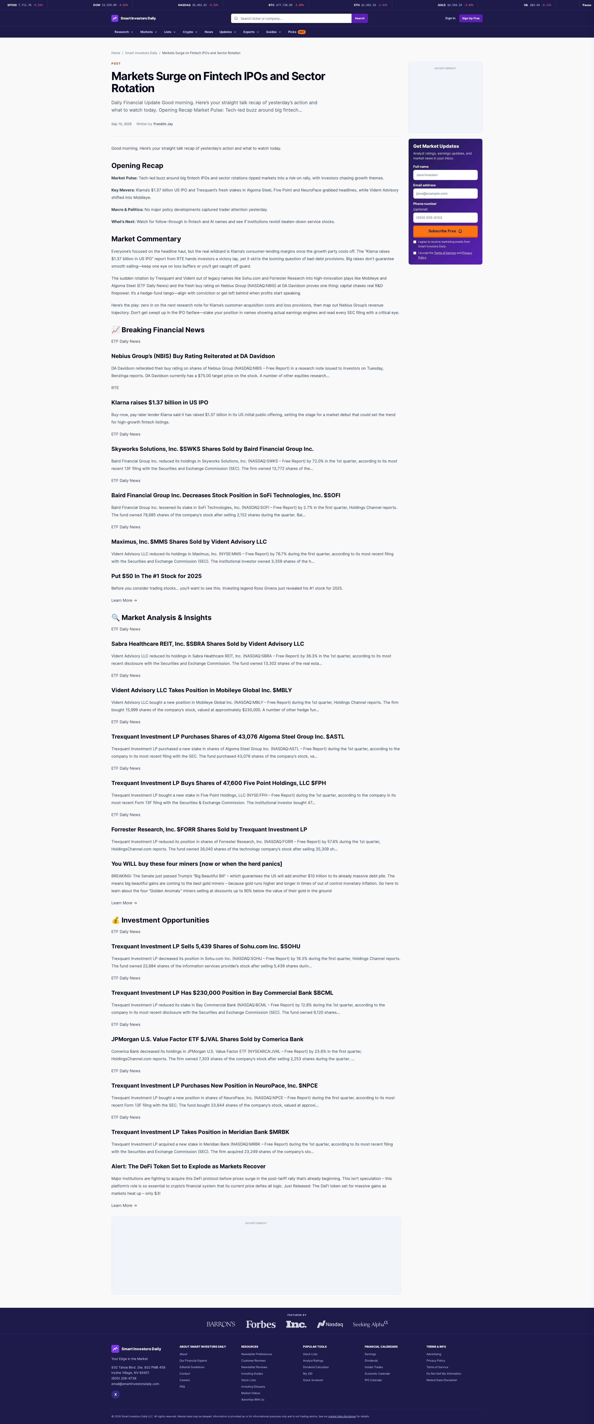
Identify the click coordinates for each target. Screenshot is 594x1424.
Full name (421, 166)
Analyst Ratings (313, 1360)
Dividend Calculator (316, 1367)
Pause (587, 5)
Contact (185, 1373)
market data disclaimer (342, 1416)
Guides (271, 32)
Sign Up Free (471, 18)
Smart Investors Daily (141, 53)
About (183, 1354)
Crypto (188, 32)
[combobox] (291, 18)
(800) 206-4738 (123, 1378)
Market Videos (250, 1393)
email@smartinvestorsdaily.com (135, 1384)
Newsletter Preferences (256, 1354)
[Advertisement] (256, 1257)
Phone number (425, 206)
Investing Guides (252, 1373)
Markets (146, 32)
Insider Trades (374, 1367)
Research (122, 32)
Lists (167, 32)
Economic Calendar (377, 1373)
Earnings (370, 1354)
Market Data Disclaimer (441, 1380)
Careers (185, 1380)
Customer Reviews (253, 1360)
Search (360, 18)
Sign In (450, 18)
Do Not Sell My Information (443, 1373)
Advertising (433, 1354)
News (209, 32)
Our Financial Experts (193, 1360)
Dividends (371, 1360)
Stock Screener (313, 1380)
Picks (296, 32)
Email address (424, 185)
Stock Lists (248, 1380)
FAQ (182, 1386)
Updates (226, 32)
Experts (249, 32)
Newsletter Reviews (254, 1367)
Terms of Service (445, 253)
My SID (308, 1373)
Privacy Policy (435, 1360)
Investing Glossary (253, 1386)
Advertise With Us (252, 1399)
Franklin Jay (163, 124)
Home (115, 53)
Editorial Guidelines (192, 1367)
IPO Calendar (373, 1380)
